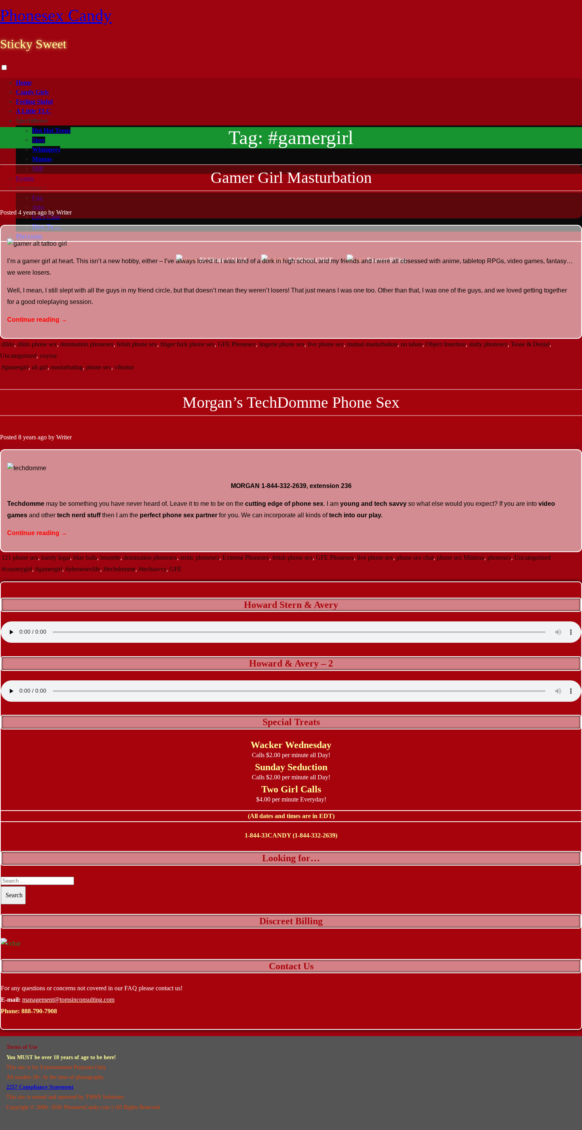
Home (24, 82)
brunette (110, 557)
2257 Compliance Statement (40, 1087)
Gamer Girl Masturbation (291, 177)
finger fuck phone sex (187, 344)
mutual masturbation (372, 344)
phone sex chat (415, 557)
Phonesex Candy (56, 15)
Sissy (38, 140)
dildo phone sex (37, 344)
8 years (27, 437)
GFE (175, 569)
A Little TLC (33, 111)
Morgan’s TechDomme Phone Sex (291, 402)
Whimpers (46, 149)
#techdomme (119, 569)
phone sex (98, 367)
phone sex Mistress (460, 557)
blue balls (85, 557)
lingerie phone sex (281, 344)
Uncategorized (18, 355)
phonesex (499, 557)
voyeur (48, 355)
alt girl (40, 367)
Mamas (42, 159)
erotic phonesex (199, 557)
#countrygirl (17, 569)
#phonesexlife (82, 569)
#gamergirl (15, 367)
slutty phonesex (488, 344)
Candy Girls (32, 92)
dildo (8, 344)
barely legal (55, 557)
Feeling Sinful (34, 101)
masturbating (67, 367)
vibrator (124, 367)
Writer (64, 212)
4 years (27, 212)
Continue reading (37, 319)
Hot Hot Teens (51, 130)
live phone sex (326, 344)
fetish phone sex (137, 344)
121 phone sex (20, 557)
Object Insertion (446, 344)
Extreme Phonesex (246, 557)
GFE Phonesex (237, 344)
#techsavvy (152, 569)
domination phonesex (87, 344)
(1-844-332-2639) (315, 835)
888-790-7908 (39, 1011)
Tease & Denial (530, 344)
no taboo (411, 344)
